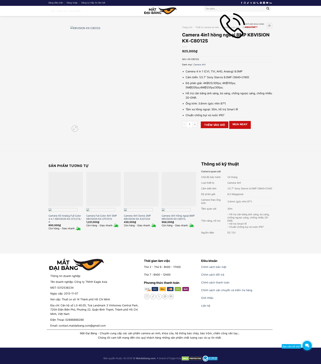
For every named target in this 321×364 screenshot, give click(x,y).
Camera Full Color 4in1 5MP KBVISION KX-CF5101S (101, 217)
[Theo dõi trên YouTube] (267, 3)
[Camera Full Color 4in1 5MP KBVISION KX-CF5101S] (103, 189)
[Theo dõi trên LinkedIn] (264, 3)
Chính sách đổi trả (212, 274)
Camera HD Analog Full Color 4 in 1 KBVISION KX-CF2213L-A (65, 218)
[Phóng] (75, 128)
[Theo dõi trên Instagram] (245, 3)
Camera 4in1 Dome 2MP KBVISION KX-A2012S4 (137, 217)
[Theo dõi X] (251, 3)
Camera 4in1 (199, 64)
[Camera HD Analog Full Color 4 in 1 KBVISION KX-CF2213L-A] (65, 189)
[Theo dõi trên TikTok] (248, 3)
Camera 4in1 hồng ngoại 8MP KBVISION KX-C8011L (178, 217)
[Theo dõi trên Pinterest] (261, 3)
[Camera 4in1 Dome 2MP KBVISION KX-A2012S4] (141, 189)
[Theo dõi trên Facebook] (242, 3)
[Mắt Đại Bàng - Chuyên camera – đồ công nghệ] (160, 11)
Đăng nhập (72, 3)
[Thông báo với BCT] (210, 358)
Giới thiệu (207, 297)
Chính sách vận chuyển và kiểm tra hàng (226, 290)
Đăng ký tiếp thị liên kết (93, 3)
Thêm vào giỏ (214, 125)
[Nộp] (268, 9)
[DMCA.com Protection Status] (191, 358)
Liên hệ (205, 305)
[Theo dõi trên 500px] (270, 3)
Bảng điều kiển (55, 3)
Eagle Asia (175, 358)
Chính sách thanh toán (215, 282)
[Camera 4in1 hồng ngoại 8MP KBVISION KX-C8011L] (179, 189)
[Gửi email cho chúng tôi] (254, 3)
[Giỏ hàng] (269, 25)
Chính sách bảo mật (213, 267)
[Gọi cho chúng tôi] (258, 3)
